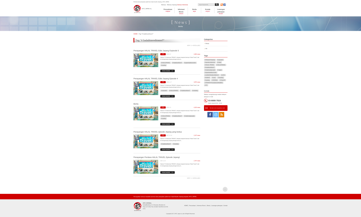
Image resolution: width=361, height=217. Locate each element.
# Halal (219, 62)
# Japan (220, 70)
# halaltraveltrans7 (177, 62)
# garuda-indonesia (210, 62)
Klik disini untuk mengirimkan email (217, 107)
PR (163, 54)
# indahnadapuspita (189, 116)
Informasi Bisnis (181, 11)
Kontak (207, 10)
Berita (194, 10)
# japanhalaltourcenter (190, 62)
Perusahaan (168, 10)
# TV (206, 85)
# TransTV (222, 80)
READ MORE (166, 71)
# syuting (163, 65)
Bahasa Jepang (171, 4)
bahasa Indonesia (182, 4)
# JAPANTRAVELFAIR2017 (212, 75)
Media (207, 43)
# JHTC (223, 75)
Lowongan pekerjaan (221, 11)
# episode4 (164, 90)
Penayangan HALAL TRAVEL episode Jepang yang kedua (157, 132)
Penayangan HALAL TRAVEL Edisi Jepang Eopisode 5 (156, 51)
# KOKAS (207, 77)
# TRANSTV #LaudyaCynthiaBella (214, 82)
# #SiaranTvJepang (210, 60)
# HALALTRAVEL (165, 62)
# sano (214, 77)
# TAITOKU (215, 80)
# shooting (195, 90)
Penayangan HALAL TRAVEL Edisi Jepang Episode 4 (155, 79)
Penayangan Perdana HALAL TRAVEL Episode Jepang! (156, 157)
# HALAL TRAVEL (209, 65)
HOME (186, 205)
